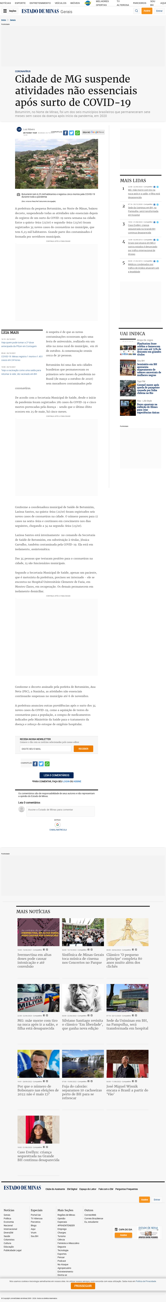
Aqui (33, 1229)
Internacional (10, 1229)
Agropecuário (64, 1268)
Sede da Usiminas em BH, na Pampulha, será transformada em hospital (127, 1024)
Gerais (66, 11)
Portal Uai (36, 1215)
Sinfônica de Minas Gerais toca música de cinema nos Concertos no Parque (83, 958)
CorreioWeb (90, 1215)
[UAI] (88, 3)
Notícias (5, 3)
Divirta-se (62, 1275)
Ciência (61, 1239)
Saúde (7, 1236)
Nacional (8, 1225)
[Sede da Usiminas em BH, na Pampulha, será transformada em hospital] (127, 998)
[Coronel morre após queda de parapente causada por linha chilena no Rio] (128, 388)
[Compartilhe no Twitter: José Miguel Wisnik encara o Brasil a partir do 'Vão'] (135, 1081)
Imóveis (75, 3)
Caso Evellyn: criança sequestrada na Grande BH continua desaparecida (38, 1156)
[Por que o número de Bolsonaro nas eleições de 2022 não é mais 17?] (38, 1064)
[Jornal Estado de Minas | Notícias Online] (40, 11)
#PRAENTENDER (66, 1225)
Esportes (62, 1254)
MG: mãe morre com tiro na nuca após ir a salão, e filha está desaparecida (38, 1024)
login (66, 781)
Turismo (62, 1236)
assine (77, 781)
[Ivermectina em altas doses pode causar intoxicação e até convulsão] (38, 932)
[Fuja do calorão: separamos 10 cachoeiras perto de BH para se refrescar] (83, 1064)
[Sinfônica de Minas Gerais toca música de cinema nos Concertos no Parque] (83, 932)
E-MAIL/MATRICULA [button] (58, 829)
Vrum (33, 1232)
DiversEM (8, 1232)
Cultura (7, 1243)
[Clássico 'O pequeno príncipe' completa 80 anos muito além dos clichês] (127, 932)
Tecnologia (63, 1250)
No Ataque (63, 1264)
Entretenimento (40, 3)
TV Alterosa (36, 1218)
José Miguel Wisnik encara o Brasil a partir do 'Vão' (127, 1090)
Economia (9, 1222)
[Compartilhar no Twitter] (71, 133)
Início (3, 20)
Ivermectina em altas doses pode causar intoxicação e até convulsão (34, 960)
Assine (147, 10)
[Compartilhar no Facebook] (65, 133)
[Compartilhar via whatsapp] (77, 133)
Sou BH (34, 1236)
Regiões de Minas (66, 1215)
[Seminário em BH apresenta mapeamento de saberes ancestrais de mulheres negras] (128, 367)
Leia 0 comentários (56, 775)
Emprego (62, 1229)
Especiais (62, 1222)
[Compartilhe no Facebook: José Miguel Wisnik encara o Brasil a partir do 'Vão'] (132, 1081)
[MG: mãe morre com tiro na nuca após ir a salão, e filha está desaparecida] (38, 998)
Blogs (33, 1225)
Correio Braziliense (93, 1218)
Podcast (62, 1261)
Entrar (159, 10)
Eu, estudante (91, 1222)
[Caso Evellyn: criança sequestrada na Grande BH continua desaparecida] (38, 1130)
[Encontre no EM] (136, 11)
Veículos (60, 3)
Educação (9, 1246)
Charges (62, 1232)
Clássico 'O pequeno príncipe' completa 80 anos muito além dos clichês (124, 960)
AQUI (163, 3)
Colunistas (9, 1239)
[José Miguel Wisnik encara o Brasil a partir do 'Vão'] (127, 1064)
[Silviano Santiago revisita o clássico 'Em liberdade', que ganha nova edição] (83, 998)
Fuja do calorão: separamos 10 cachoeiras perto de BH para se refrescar (82, 1092)
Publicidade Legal (12, 1250)
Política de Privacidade (146, 1281)
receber (83, 748)
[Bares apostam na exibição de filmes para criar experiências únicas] (128, 408)
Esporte (20, 3)
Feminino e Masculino (68, 1243)
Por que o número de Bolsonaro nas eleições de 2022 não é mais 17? (38, 1090)
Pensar (61, 1257)
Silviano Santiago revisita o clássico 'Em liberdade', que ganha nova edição (82, 1024)
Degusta (62, 1246)
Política (7, 1218)
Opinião (61, 1218)
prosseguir (83, 1286)
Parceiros (139, 3)
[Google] (57, 824)
